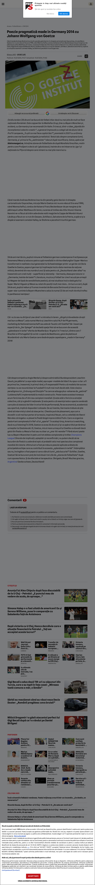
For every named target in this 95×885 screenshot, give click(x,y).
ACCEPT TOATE (33, 876)
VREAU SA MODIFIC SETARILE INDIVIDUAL (32, 881)
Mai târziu (50, 13)
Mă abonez (64, 13)
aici (28, 847)
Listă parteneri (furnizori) (11, 870)
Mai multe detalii (20, 836)
